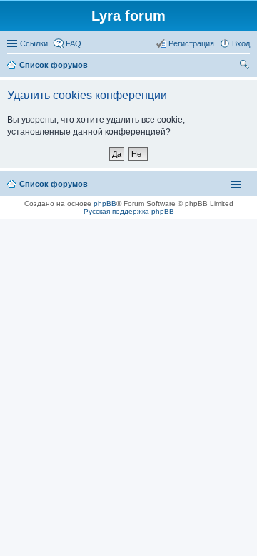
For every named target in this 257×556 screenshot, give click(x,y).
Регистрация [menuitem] (191, 43)
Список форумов (53, 184)
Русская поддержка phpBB (129, 211)
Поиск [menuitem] (245, 66)
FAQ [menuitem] (73, 43)
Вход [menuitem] (241, 43)
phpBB (105, 203)
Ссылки (34, 43)
